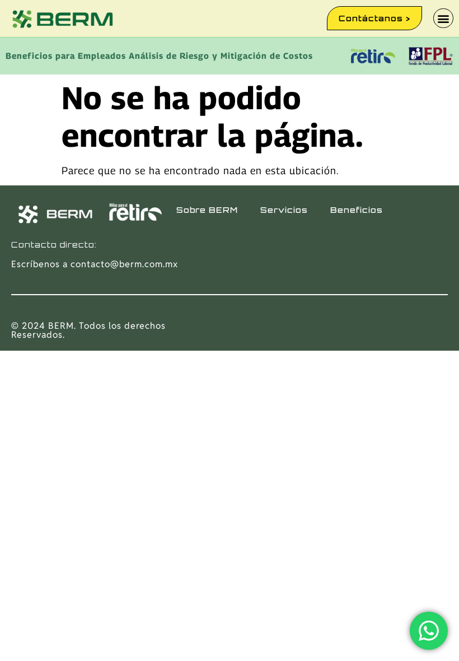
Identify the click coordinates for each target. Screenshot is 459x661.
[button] (443, 18)
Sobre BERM (207, 210)
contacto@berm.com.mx (124, 264)
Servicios (284, 210)
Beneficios (356, 210)
